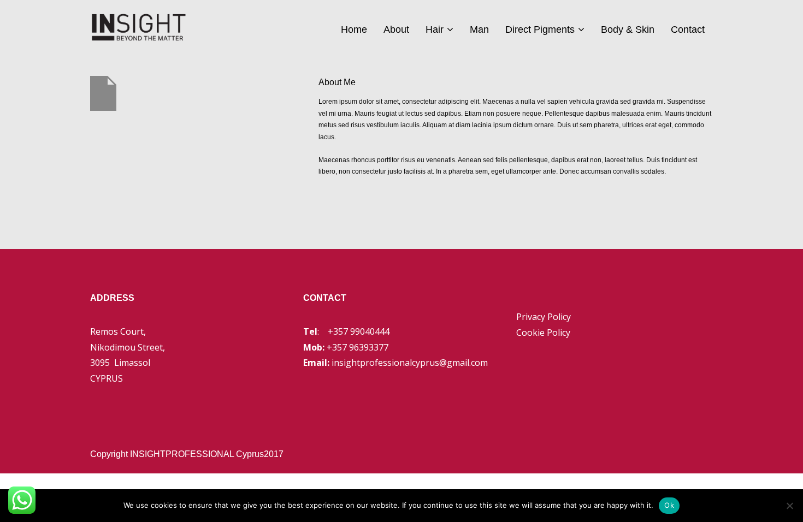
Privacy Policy (543, 317)
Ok (669, 505)
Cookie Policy (543, 333)
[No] (789, 505)
